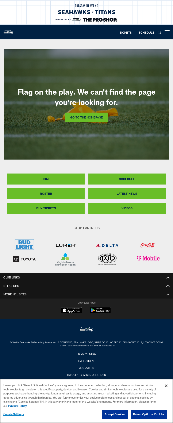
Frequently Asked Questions (86, 374)
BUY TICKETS (46, 208)
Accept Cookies (115, 414)
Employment (86, 360)
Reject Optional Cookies (149, 414)
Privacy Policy (86, 353)
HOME (46, 179)
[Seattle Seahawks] (86, 330)
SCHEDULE (127, 179)
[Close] (166, 385)
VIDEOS (127, 208)
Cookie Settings (13, 414)
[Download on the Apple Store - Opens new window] (71, 310)
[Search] (159, 32)
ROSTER (46, 193)
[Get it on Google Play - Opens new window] (100, 312)
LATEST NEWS (127, 193)
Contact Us (86, 367)
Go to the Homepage (86, 117)
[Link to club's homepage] (8, 30)
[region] (86, 401)
